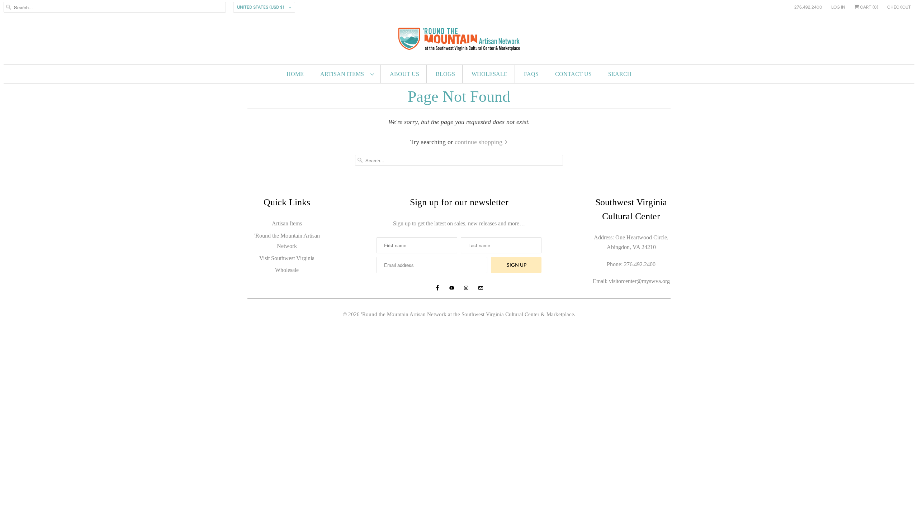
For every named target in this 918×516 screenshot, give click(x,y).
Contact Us (573, 74)
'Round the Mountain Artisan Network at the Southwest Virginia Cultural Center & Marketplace (467, 314)
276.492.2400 (808, 7)
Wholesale (489, 74)
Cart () (868, 7)
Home (295, 74)
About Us (404, 74)
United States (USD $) (261, 7)
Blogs (445, 74)
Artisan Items (343, 74)
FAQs (531, 74)
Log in (838, 7)
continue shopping (479, 141)
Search (619, 74)
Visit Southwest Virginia (286, 258)
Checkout (899, 7)
